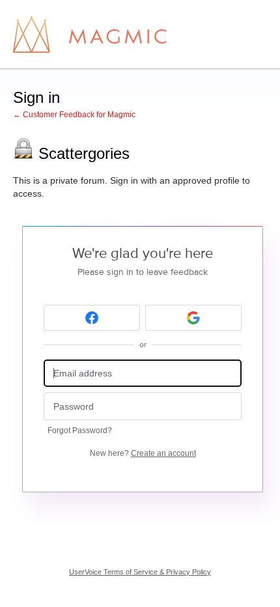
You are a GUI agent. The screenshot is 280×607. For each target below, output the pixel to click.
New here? (143, 453)
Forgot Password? (80, 430)
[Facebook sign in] (92, 318)
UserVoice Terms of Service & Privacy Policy (140, 572)
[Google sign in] (193, 318)
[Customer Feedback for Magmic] (89, 34)
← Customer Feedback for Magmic (74, 114)
